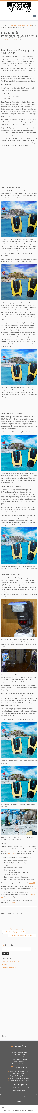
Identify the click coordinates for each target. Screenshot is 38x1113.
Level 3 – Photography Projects (19, 1056)
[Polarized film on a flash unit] (19, 618)
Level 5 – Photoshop (19, 1061)
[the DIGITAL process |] (19, 7)
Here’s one (11, 853)
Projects (18, 40)
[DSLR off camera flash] (19, 545)
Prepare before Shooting (19, 1073)
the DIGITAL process (13, 1110)
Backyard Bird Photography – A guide (19, 1076)
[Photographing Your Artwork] (19, 219)
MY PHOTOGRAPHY (9, 967)
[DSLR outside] (19, 453)
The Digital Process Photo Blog (15, 25)
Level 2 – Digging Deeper (19, 1054)
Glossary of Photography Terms (19, 1063)
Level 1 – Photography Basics (19, 1052)
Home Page (19, 1049)
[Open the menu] (34, 16)
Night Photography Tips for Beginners (19, 1078)
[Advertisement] (19, 166)
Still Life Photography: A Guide (13, 932)
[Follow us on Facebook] (3, 1107)
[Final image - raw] (19, 740)
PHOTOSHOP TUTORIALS (11, 961)
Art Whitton (25, 40)
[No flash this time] (19, 282)
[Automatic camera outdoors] (19, 367)
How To (29, 25)
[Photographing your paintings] (19, 784)
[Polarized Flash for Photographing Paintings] (19, 660)
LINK (32, 889)
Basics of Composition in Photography (19, 1071)
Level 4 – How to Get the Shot (19, 1059)
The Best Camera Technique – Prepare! (22, 935)
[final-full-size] (19, 822)
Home (3, 25)
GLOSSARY (6, 964)
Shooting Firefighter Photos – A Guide (19, 1080)
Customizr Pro (30, 1110)
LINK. (31, 883)
